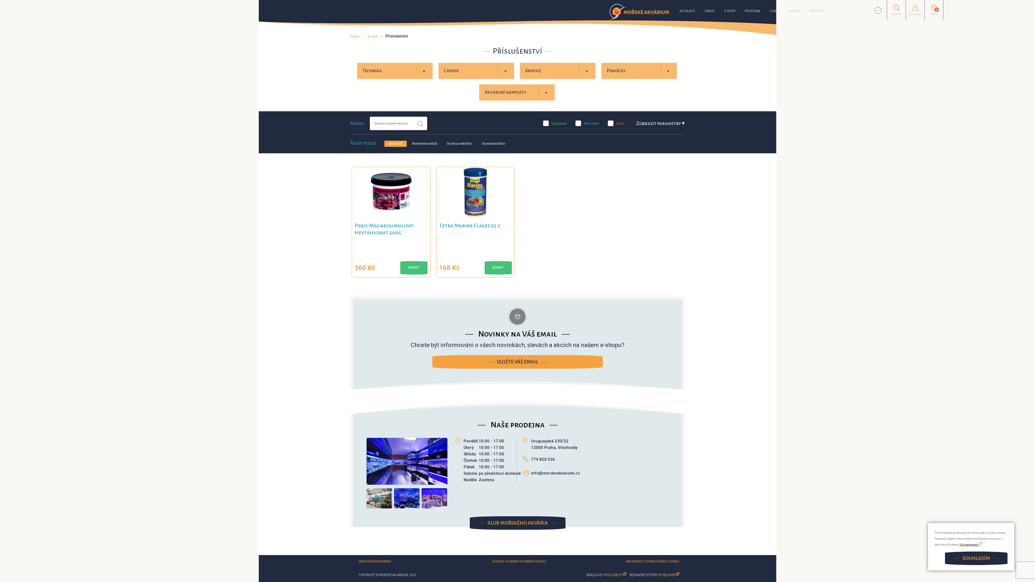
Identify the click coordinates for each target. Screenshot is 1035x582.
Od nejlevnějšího (459, 144)
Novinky (591, 123)
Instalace (687, 11)
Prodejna (752, 11)
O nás (774, 11)
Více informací (969, 544)
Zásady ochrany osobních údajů (519, 561)
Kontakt (816, 11)
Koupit (413, 267)
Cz (878, 10)
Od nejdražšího (493, 144)
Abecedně (395, 144)
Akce (620, 123)
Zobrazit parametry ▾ (660, 123)
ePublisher (666, 575)
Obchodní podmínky (374, 561)
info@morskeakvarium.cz (555, 473)
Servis (710, 11)
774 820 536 (543, 459)
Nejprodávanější (424, 144)
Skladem (559, 123)
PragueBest (613, 575)
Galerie (794, 11)
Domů (354, 36)
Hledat (420, 124)
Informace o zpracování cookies (652, 561)
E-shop (729, 11)
